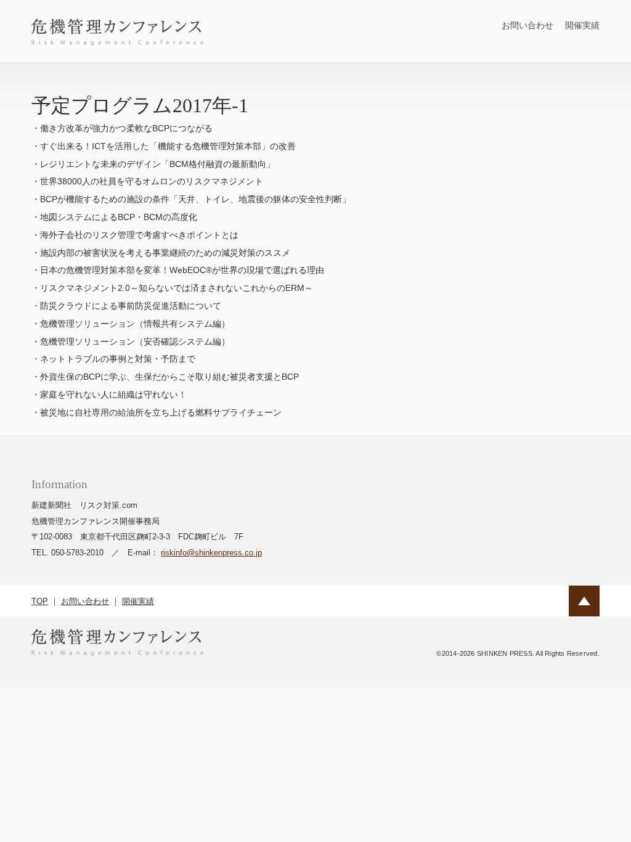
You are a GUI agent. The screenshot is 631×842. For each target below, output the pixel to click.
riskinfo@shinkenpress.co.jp (211, 552)
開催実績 (582, 25)
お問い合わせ (527, 25)
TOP (39, 601)
